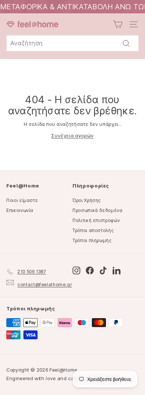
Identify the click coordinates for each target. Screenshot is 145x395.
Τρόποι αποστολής (92, 230)
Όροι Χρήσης (86, 200)
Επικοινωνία (19, 210)
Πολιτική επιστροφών (96, 220)
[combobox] (72, 43)
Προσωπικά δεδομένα (97, 210)
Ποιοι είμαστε (22, 200)
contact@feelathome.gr (44, 284)
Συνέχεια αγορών (72, 135)
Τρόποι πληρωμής (92, 240)
